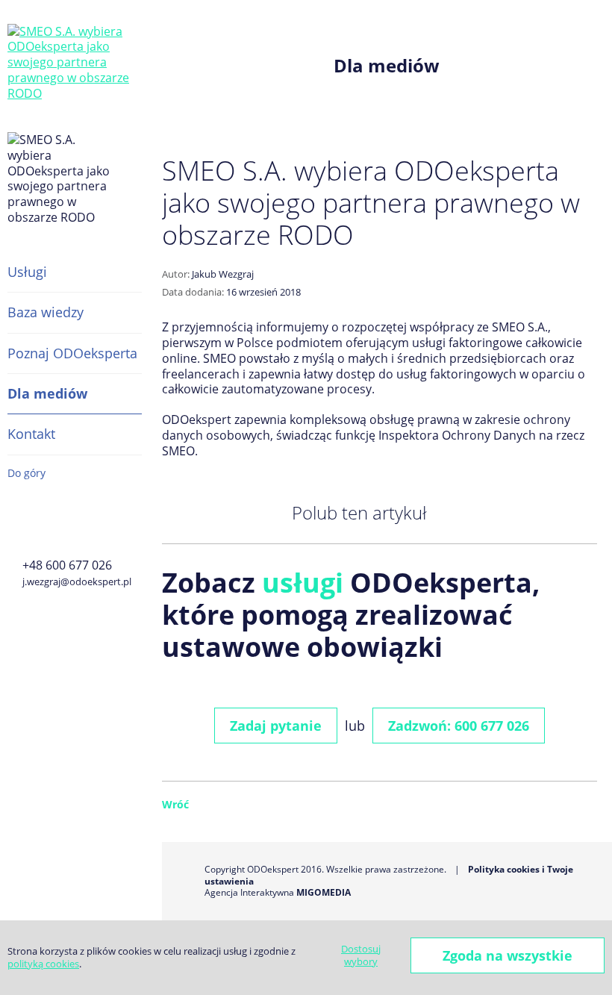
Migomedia (323, 892)
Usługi (27, 272)
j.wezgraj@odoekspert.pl (76, 581)
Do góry (26, 473)
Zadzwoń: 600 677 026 (458, 725)
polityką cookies (43, 963)
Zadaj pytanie (276, 725)
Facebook (16, 525)
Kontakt (31, 434)
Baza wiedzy (45, 312)
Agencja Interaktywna (249, 892)
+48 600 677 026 (67, 565)
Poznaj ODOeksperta (72, 353)
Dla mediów (47, 393)
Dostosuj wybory (361, 955)
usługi (302, 582)
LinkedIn (87, 525)
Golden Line (51, 525)
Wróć (175, 804)
